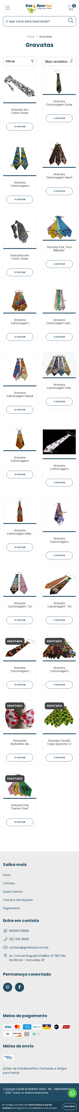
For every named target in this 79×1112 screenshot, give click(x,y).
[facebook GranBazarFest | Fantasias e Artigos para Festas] (19, 987)
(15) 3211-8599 (19, 939)
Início (31, 37)
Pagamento (11, 908)
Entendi (69, 1106)
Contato (9, 883)
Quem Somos (13, 892)
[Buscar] (71, 20)
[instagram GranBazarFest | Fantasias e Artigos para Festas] (7, 987)
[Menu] (7, 8)
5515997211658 (19, 931)
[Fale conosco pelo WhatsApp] (72, 1093)
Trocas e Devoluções (18, 900)
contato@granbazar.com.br (29, 947)
